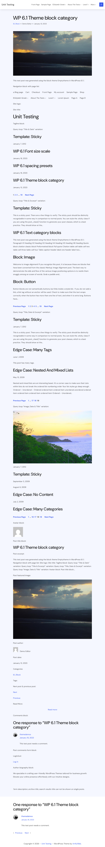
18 (35, 400)
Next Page (29, 195)
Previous (16, 698)
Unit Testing (8, 4)
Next (15, 692)
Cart (27, 92)
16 (33, 517)
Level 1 (51, 98)
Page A (74, 98)
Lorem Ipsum (63, 98)
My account (59, 92)
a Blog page (18, 92)
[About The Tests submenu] (80, 4)
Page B (83, 98)
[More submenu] (95, 4)
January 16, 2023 (27, 738)
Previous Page (19, 306)
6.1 (14, 24)
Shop (82, 92)
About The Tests (37, 98)
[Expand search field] (101, 4)
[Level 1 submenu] (88, 4)
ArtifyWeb (76, 843)
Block (18, 24)
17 (33, 400)
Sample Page (72, 92)
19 (21, 195)
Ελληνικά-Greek (20, 98)
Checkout (36, 92)
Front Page (47, 92)
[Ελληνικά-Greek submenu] (65, 4)
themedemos (25, 734)
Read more (52, 709)
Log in (15, 762)
